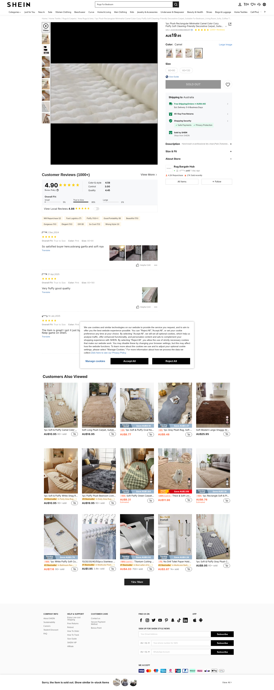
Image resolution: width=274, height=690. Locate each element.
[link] (246, 4)
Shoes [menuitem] (209, 12)
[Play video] (104, 93)
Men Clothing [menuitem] (120, 12)
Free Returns (72, 623)
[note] (137, 426)
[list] (164, 620)
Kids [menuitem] (132, 12)
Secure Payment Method (98, 623)
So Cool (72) (94, 224)
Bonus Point (96, 628)
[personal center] (240, 4)
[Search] (176, 4)
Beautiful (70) (132, 218)
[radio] (170, 53)
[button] (259, 4)
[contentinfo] (186, 671)
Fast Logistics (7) (73, 218)
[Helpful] (137, 265)
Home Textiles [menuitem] (240, 12)
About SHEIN (49, 618)
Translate (46, 250)
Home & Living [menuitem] (104, 12)
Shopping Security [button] (182, 121)
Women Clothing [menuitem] (63, 12)
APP (194, 614)
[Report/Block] (156, 265)
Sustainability (49, 622)
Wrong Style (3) (112, 224)
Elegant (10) (67, 224)
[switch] (96, 208)
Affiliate (70, 646)
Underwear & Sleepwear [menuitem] (172, 12)
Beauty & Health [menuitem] (195, 12)
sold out (193, 84)
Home (44, 18)
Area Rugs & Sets (85, 18)
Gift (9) (81, 224)
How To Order (73, 631)
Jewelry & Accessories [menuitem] (147, 12)
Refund (70, 627)
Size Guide (72, 639)
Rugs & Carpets (69, 18)
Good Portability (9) (112, 218)
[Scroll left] (261, 12)
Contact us (95, 618)
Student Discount (50, 630)
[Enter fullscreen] (154, 162)
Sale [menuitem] (50, 12)
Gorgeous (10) (50, 224)
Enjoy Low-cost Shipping (73, 618)
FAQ (45, 634)
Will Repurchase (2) (52, 218)
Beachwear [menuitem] (79, 12)
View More (137, 582)
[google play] (201, 622)
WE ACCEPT (144, 665)
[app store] (194, 622)
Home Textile (55, 18)
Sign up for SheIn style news (154, 629)
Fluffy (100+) (92, 218)
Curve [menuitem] (91, 12)
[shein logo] (18, 4)
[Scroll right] (265, 12)
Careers (46, 626)
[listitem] (61, 413)
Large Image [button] (225, 44)
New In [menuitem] (41, 12)
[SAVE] (228, 84)
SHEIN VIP (72, 642)
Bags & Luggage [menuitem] (223, 12)
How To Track (73, 635)
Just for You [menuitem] (29, 12)
